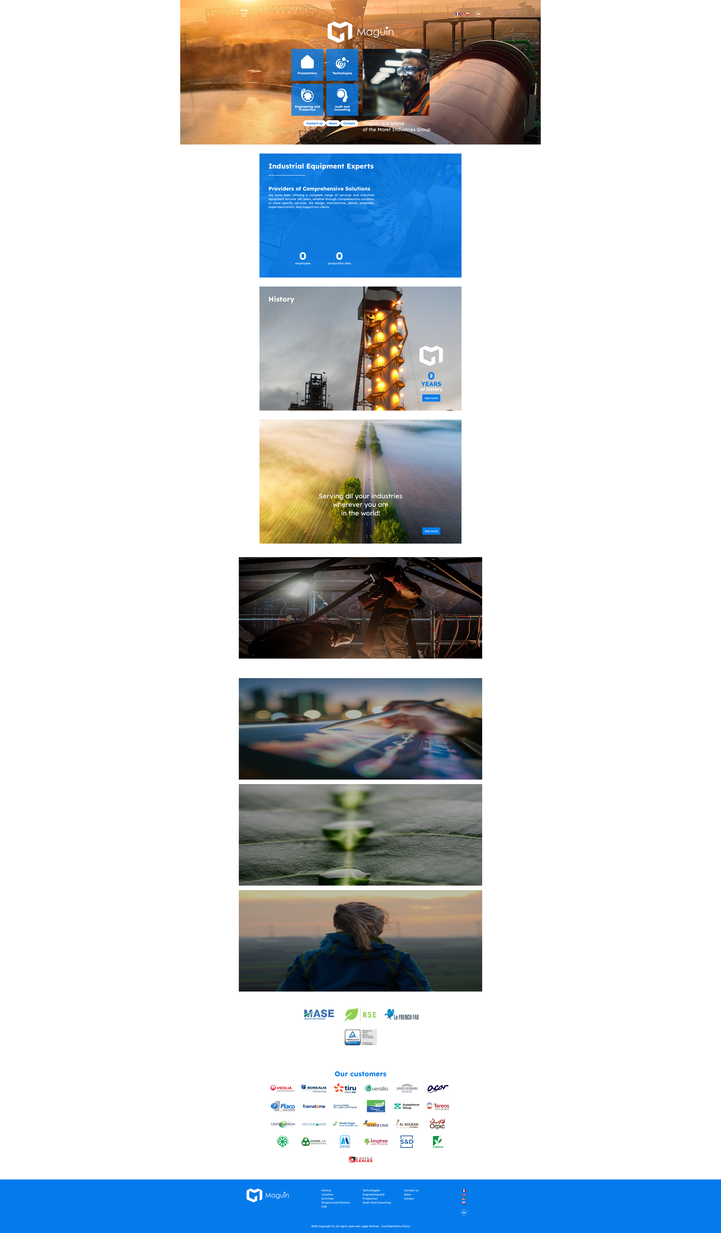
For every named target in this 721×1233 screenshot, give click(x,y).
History (326, 1190)
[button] (307, 64)
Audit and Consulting (377, 1202)
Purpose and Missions (335, 1202)
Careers (349, 123)
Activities (327, 1198)
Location (327, 1194)
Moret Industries (397, 129)
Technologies (371, 1190)
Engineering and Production (373, 1196)
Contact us (314, 123)
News (333, 123)
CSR (324, 1206)
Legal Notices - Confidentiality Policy (385, 1226)
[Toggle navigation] (244, 13)
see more (431, 398)
